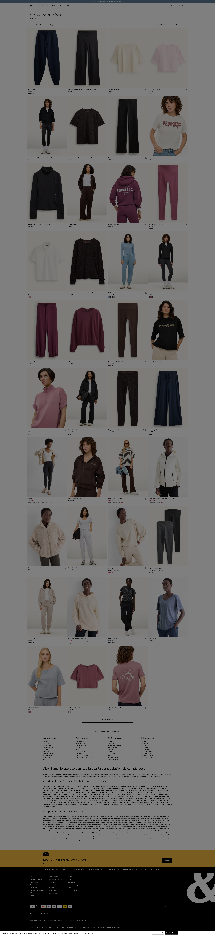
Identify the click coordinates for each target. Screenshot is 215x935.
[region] (107, 933)
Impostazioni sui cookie (158, 932)
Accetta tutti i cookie (171, 932)
